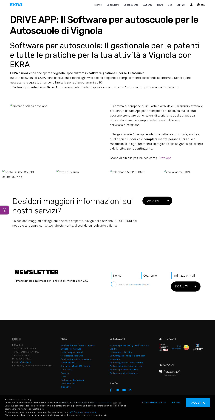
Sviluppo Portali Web (71, 349)
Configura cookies (154, 402)
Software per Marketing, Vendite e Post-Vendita (129, 347)
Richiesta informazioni (72, 380)
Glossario (66, 387)
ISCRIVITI (181, 286)
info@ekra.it (25, 362)
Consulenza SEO (69, 362)
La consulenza (131, 4)
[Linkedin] (131, 390)
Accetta (198, 402)
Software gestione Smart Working (126, 362)
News (160, 4)
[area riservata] (192, 4)
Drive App (164, 158)
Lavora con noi (68, 383)
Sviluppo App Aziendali (72, 352)
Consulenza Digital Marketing (75, 366)
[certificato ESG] (196, 347)
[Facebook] (112, 390)
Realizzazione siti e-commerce (76, 359)
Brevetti (65, 373)
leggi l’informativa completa (82, 412)
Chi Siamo (66, 369)
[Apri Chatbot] (4, 210)
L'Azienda (148, 4)
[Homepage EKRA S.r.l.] (16, 4)
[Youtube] (124, 390)
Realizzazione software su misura (78, 345)
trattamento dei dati (139, 284)
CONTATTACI (153, 200)
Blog (169, 4)
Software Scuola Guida (121, 352)
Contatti (181, 4)
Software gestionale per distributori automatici (127, 357)
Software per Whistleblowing (124, 373)
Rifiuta (176, 402)
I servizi (98, 4)
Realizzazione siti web (72, 355)
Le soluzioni (113, 4)
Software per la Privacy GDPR (124, 369)
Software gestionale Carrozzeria (126, 366)
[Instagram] (118, 390)
